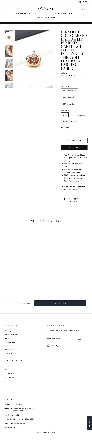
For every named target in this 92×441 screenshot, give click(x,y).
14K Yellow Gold (69, 90)
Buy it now (74, 147)
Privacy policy (9, 349)
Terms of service (10, 353)
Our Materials (9, 377)
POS (37, 432)
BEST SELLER (48, 13)
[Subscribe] (79, 338)
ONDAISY (46, 8)
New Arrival (21, 13)
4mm (73, 115)
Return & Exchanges (11, 334)
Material (65, 86)
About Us (7, 366)
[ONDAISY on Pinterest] (57, 346)
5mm (65, 115)
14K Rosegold (68, 104)
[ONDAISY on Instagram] (48, 346)
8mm (65, 121)
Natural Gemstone (46, 17)
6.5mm (82, 115)
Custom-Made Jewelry (66, 13)
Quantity (65, 128)
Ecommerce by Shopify (49, 432)
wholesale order (9, 342)
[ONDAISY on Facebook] (53, 346)
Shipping (64, 76)
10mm (73, 121)
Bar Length (67, 110)
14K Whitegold (69, 97)
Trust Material (9, 373)
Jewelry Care (8, 381)
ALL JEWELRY (35, 13)
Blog (6, 369)
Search (6, 338)
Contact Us (8, 346)
